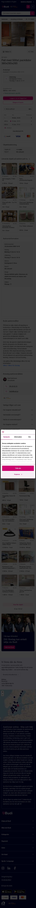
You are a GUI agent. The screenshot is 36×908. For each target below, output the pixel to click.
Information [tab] (18, 437)
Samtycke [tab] (6, 437)
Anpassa (17, 474)
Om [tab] (29, 437)
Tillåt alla (18, 468)
